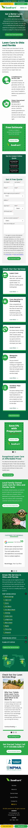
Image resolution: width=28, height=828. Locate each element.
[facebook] (12, 804)
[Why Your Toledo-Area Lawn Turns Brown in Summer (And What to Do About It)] (13, 705)
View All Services (14, 415)
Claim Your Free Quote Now (14, 34)
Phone (5, 188)
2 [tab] (15, 452)
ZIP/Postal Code (8, 211)
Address (6, 200)
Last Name (17, 182)
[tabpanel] (14, 436)
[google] (14, 804)
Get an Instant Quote (14, 751)
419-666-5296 (15, 746)
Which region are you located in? (11, 193)
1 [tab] (13, 452)
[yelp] (16, 804)
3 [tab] (16, 571)
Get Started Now (14, 162)
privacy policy (8, 254)
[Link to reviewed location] (14, 542)
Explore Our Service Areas (11, 647)
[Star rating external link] (14, 1)
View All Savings (8, 475)
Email (15, 188)
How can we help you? (9, 223)
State (15, 205)
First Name (6, 182)
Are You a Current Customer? (11, 218)
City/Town (6, 205)
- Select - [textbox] (7, 196)
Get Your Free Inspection (10, 505)
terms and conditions (18, 254)
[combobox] (14, 195)
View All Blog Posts (14, 736)
